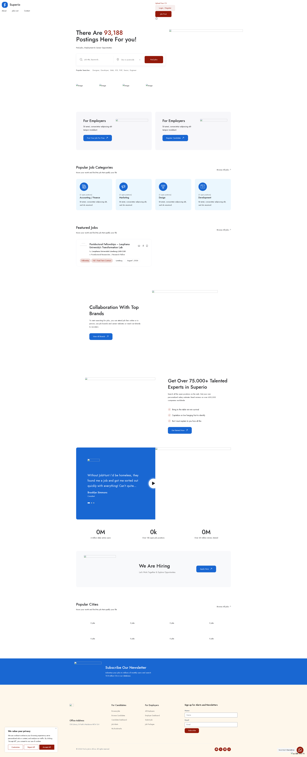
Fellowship (85, 260)
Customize (16, 747)
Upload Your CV (161, 3)
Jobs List (15, 10)
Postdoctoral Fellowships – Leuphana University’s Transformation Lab (109, 246)
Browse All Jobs (223, 169)
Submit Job (148, 720)
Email (187, 720)
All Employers (149, 711)
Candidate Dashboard (119, 720)
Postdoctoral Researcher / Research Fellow (108, 254)
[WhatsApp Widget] (300, 750)
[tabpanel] (116, 485)
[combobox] (129, 59)
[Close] (55, 728)
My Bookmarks (117, 728)
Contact (27, 10)
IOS (116, 70)
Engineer (133, 70)
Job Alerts (115, 724)
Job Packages (149, 724)
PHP (120, 70)
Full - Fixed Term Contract (102, 260)
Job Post (163, 14)
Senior (126, 70)
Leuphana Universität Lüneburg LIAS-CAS (109, 251)
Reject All (31, 747)
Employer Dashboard (152, 715)
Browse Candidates (118, 715)
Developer (105, 70)
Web (112, 70)
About (4, 10)
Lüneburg (119, 260)
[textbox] (128, 59)
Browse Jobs (116, 711)
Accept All (47, 747)
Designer (96, 70)
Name (187, 710)
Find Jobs (153, 59)
